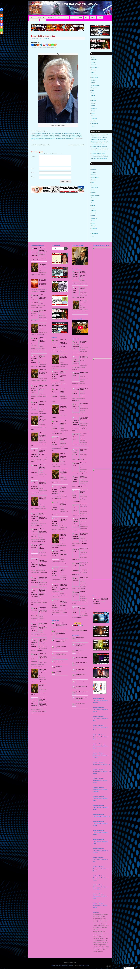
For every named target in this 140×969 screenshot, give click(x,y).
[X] (35, 45)
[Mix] (49, 45)
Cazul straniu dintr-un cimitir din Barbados (84, 343)
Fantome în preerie (84, 372)
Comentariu (33, 157)
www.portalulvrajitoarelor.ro (43, 136)
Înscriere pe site (34, 20)
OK (65, 248)
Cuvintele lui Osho (80, 669)
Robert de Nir (64, 133)
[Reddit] (38, 45)
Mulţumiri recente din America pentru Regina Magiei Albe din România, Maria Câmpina (43, 610)
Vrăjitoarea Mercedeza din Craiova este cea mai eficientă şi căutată (42, 297)
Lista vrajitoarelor (40, 17)
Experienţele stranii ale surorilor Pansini (84, 491)
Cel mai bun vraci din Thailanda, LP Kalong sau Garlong (61, 654)
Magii (92, 90)
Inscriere (93, 69)
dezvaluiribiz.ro (45, 133)
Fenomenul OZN (95, 67)
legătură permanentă (35, 139)
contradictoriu (38, 133)
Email (32, 172)
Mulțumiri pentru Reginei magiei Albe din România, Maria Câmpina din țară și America (43, 656)
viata (69, 133)
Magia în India (58, 671)
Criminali (93, 64)
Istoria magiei (94, 77)
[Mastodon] (47, 45)
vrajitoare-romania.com (75, 133)
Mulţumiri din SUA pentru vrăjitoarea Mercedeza (42, 403)
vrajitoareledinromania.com (47, 135)
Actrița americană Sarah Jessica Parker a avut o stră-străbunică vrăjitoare (61, 624)
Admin (34, 38)
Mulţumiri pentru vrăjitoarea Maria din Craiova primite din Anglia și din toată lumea (43, 372)
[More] (55, 45)
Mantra (81, 965)
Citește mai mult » (60, 351)
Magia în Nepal (59, 666)
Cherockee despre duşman (81, 657)
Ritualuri (93, 17)
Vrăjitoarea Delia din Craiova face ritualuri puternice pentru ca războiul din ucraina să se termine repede (99, 149)
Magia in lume (94, 87)
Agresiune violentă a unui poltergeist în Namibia (84, 564)
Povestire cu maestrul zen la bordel (76, 145)
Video (86, 17)
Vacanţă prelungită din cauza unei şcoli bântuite (84, 418)
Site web (33, 176)
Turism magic (94, 123)
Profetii (93, 110)
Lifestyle (93, 82)
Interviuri (73, 17)
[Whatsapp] (52, 45)
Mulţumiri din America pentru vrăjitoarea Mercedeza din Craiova (42, 340)
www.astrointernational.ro (67, 135)
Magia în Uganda (59, 661)
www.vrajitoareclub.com (67, 136)
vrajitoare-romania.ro (35, 135)
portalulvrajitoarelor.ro (56, 133)
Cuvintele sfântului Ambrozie (82, 691)
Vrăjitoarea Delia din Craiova (98, 153)
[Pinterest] (44, 45)
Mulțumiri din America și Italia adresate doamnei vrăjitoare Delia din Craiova (43, 531)
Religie (93, 113)
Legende (93, 80)
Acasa (32, 17)
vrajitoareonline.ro (57, 135)
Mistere (93, 98)
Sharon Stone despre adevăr (82, 681)
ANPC (85, 630)
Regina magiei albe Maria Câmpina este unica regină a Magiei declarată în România (43, 626)
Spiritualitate (46, 38)
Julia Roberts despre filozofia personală (40, 145)
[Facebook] (107, 3)
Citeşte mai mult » (36, 259)
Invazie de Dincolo (84, 548)
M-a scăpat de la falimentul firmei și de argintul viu (42, 671)
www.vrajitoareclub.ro (77, 136)
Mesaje (80, 17)
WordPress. (86, 965)
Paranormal (94, 108)
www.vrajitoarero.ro (70, 138)
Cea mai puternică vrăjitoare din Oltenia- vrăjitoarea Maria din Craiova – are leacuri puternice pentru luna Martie (43, 563)
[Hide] (0, 35)
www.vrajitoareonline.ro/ (50, 138)
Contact (43, 20)
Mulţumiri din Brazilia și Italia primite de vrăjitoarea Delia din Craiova (42, 451)
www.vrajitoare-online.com (55, 136)
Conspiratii (93, 59)
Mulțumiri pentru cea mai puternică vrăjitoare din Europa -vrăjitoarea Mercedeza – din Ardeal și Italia (99, 137)
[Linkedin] (41, 45)
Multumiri (66, 17)
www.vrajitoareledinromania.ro (37, 138)
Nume (33, 168)
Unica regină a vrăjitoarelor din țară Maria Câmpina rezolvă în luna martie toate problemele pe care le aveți (43, 593)
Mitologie (93, 100)
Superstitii (93, 121)
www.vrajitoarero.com (60, 138)
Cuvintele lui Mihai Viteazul (81, 686)
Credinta (100, 17)
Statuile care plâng (84, 577)
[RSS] (110, 3)
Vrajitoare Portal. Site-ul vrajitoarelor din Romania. (65, 4)
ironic (50, 133)
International (51, 17)
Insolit (92, 72)
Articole (58, 17)
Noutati (93, 105)
